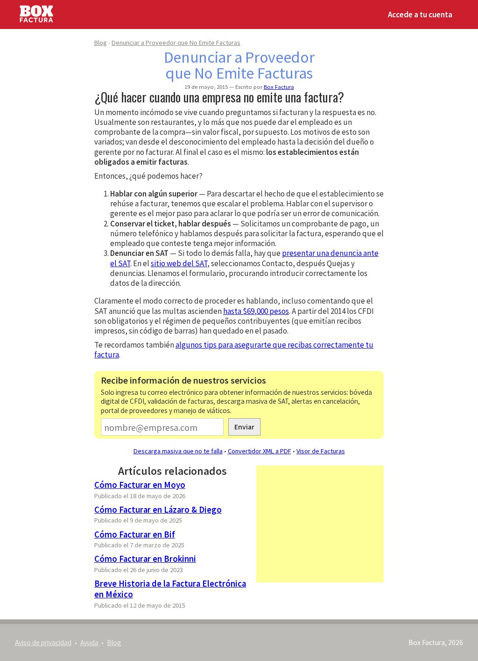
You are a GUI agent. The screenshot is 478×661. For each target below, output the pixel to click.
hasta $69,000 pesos (256, 311)
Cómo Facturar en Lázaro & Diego (158, 509)
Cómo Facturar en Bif (134, 534)
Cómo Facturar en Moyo (139, 484)
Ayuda (89, 642)
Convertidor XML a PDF (259, 451)
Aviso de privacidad (43, 642)
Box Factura (279, 86)
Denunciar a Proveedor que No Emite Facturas (176, 42)
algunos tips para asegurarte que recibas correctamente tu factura (233, 350)
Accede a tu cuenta (420, 14)
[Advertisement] (320, 523)
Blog (100, 42)
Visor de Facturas (320, 451)
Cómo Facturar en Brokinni (145, 558)
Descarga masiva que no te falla (178, 451)
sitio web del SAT (179, 263)
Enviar (244, 426)
